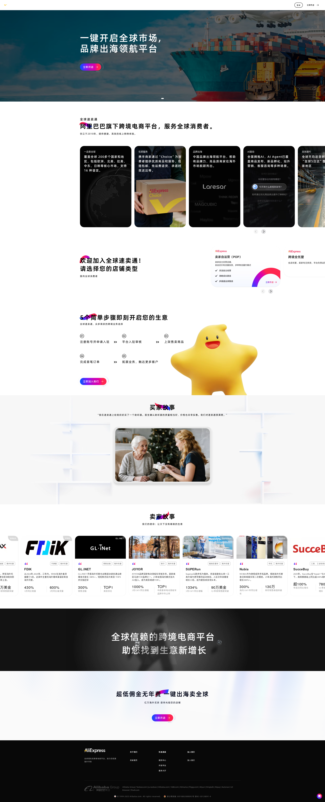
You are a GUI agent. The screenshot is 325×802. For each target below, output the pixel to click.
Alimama (184, 787)
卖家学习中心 (103, 5)
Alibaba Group (128, 787)
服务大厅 (33, 5)
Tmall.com (135, 790)
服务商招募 (121, 5)
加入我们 (191, 760)
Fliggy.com (193, 787)
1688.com (174, 787)
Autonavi (225, 787)
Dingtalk (210, 787)
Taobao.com (141, 787)
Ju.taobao (152, 787)
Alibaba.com (163, 787)
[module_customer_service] (319, 796)
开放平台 (162, 765)
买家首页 (133, 760)
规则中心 (62, 5)
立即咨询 (47, 5)
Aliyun (202, 787)
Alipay (217, 787)
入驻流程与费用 (80, 5)
